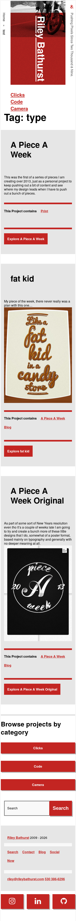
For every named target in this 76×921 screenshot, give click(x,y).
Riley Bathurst (41, 49)
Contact (28, 852)
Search (12, 852)
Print (44, 211)
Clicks (18, 94)
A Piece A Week (53, 418)
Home (4, 17)
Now (10, 860)
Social (54, 852)
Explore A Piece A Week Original (32, 689)
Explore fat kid (18, 451)
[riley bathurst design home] (72, 6)
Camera (19, 108)
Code (17, 101)
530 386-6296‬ (55, 879)
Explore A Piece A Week (25, 239)
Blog (7, 427)
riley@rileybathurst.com (25, 879)
